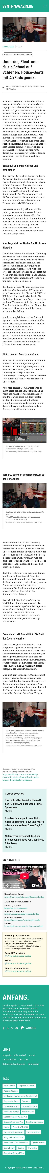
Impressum (33, 1064)
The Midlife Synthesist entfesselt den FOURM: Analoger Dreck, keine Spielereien (23, 803)
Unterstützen (9, 1059)
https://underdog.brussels (16, 908)
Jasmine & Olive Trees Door (16, 1143)
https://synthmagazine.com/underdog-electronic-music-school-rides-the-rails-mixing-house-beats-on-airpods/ (21, 777)
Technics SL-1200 (20, 1127)
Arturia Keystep (11, 1091)
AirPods (28, 86)
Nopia (6, 1127)
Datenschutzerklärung (14, 1064)
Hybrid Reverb (38, 1143)
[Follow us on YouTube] (16, 1028)
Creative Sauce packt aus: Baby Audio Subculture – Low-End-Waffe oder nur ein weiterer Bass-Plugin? (24, 821)
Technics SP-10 (33, 1132)
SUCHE (32, 1055)
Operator (26, 1101)
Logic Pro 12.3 (28, 1111)
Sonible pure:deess (34, 1122)
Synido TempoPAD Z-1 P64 (15, 1117)
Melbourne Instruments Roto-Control (20, 1096)
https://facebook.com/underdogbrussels (22, 920)
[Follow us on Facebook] (4, 1028)
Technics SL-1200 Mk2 (13, 1132)
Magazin (7, 1055)
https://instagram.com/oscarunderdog (21, 914)
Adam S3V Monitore (15, 86)
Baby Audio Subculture (13, 1137)
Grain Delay (9, 1148)
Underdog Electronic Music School (18, 54)
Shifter (21, 1148)
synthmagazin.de (18, 6)
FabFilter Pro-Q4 (11, 1111)
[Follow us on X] (8, 1028)
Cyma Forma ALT (11, 1106)
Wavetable (32, 1148)
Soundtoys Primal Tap (14, 1153)
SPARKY (8, 811)
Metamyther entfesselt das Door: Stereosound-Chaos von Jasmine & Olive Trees (24, 839)
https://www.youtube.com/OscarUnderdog (24, 897)
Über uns (23, 1059)
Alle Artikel (20, 1055)
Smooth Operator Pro (13, 1122)
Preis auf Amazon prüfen (19, 956)
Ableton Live (9, 1085)
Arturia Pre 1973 (29, 1106)
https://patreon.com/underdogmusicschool (23, 926)
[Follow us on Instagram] (12, 1028)
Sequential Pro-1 (11, 1101)
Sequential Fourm (27, 1085)
